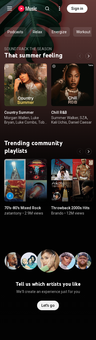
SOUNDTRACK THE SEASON (28, 49)
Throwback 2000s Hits (70, 208)
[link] (10, 195)
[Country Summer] (25, 85)
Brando (57, 213)
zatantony (13, 213)
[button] (38, 97)
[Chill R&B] (72, 85)
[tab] (15, 32)
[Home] (27, 8)
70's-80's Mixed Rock (22, 208)
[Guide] (9, 8)
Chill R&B (59, 112)
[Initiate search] (47, 8)
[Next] (88, 56)
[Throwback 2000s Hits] (72, 180)
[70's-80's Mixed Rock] (25, 180)
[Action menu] (41, 70)
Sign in (77, 8)
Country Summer (19, 112)
